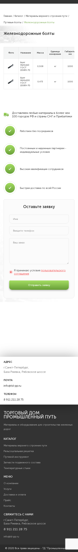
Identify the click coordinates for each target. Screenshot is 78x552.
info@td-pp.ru (12, 385)
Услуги (7, 489)
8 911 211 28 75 (14, 399)
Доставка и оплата (15, 494)
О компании (11, 483)
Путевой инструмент (16, 456)
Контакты (9, 505)
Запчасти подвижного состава (22, 462)
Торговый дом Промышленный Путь (30, 415)
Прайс (7, 500)
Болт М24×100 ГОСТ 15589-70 (25, 81)
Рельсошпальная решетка (19, 451)
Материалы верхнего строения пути (25, 445)
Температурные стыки (17, 468)
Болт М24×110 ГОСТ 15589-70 (25, 66)
